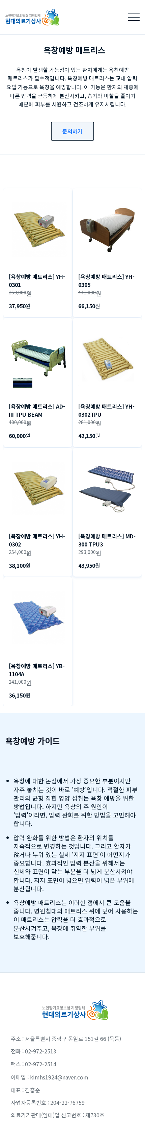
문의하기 (72, 131)
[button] (134, 17)
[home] (29, 17)
